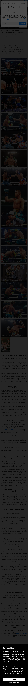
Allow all (14, 679)
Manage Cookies (14, 682)
